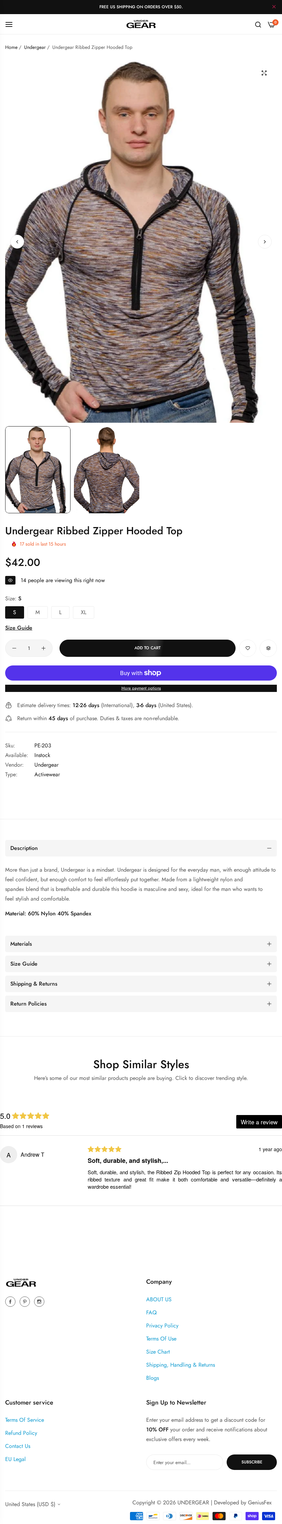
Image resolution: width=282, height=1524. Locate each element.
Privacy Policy (162, 1325)
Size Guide (18, 628)
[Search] (258, 24)
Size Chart (158, 1352)
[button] (265, 241)
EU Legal (15, 1459)
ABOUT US (159, 1299)
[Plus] (43, 648)
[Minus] (14, 648)
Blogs (152, 1378)
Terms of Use (161, 1339)
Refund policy (21, 1433)
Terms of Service (24, 1420)
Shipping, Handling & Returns (180, 1365)
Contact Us (17, 1446)
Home (11, 47)
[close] (274, 7)
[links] (11, 1301)
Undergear (35, 47)
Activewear (47, 774)
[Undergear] (141, 24)
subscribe (251, 1462)
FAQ (151, 1312)
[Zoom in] (264, 73)
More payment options (141, 688)
